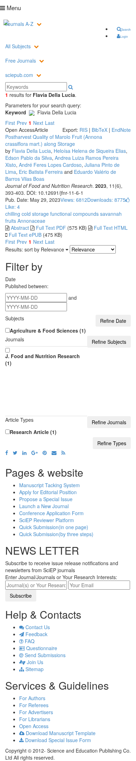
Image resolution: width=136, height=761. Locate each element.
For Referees (33, 705)
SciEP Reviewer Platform (46, 520)
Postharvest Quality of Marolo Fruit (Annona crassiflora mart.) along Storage (53, 140)
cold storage (34, 213)
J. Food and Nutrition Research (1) (42, 360)
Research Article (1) (33, 431)
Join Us (34, 662)
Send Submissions (44, 655)
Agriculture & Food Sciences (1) (48, 330)
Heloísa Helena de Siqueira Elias (90, 150)
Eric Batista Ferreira (41, 171)
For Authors (32, 698)
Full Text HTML (111, 227)
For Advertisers (36, 712)
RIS (84, 129)
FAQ (29, 641)
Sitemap (34, 669)
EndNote (121, 129)
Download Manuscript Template (60, 733)
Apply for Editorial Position (48, 492)
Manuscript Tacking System (49, 485)
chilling (12, 213)
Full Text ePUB (25, 234)
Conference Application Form (51, 513)
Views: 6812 (73, 199)
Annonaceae (30, 220)
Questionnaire (41, 648)
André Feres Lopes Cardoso (50, 164)
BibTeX (99, 129)
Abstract (20, 227)
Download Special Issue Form (57, 740)
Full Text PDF (51, 227)
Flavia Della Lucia (31, 150)
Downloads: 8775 (106, 199)
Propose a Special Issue (46, 499)
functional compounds (74, 213)
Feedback (35, 634)
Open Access (33, 726)
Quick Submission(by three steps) (56, 534)
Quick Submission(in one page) (53, 527)
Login (124, 36)
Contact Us (37, 627)
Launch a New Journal (44, 506)
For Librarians (34, 719)
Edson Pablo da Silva (28, 157)
